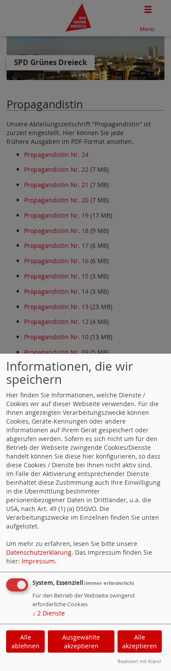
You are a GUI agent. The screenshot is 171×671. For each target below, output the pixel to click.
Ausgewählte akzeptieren (81, 641)
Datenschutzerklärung (38, 552)
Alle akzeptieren (139, 641)
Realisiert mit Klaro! (139, 661)
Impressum (38, 561)
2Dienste (48, 613)
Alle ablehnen (25, 641)
